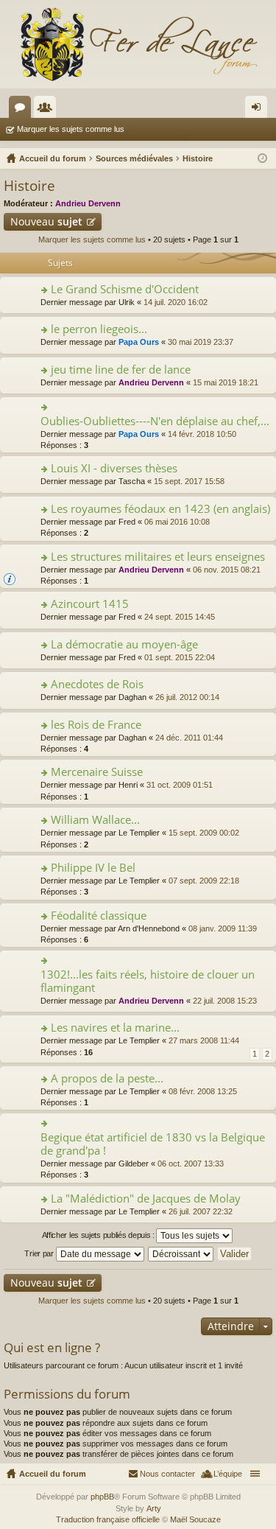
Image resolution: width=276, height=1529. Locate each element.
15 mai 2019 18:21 (225, 382)
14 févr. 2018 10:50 (202, 434)
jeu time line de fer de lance (121, 370)
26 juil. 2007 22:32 (201, 1211)
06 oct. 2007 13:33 (191, 1163)
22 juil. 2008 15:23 (225, 1000)
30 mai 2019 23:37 (200, 341)
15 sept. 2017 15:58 (189, 481)
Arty (153, 1508)
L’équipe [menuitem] (227, 1473)
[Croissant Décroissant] (181, 1254)
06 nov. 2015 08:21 (227, 569)
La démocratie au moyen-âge (124, 644)
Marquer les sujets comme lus (70, 129)
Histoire (29, 185)
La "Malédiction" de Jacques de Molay (146, 1199)
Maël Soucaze (195, 1519)
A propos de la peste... (107, 1078)
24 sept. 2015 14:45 (179, 616)
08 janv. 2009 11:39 (222, 928)
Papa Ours (138, 341)
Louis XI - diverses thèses (114, 468)
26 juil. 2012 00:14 (187, 697)
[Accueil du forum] (138, 44)
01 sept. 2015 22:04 (179, 657)
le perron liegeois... (99, 329)
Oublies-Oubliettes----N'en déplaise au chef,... (154, 421)
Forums (23, 110)
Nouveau (46, 221)
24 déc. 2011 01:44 (189, 737)
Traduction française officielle (108, 1519)
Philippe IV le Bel (93, 868)
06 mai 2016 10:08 (177, 521)
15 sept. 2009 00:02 (204, 832)
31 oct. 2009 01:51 (179, 784)
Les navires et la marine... (115, 1028)
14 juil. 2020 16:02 (176, 302)
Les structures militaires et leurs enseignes (158, 557)
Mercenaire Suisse (97, 772)
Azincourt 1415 (90, 604)
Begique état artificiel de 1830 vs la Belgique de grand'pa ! (152, 1144)
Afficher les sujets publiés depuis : (99, 1235)
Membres (48, 110)
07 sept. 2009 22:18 (204, 880)
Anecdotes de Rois (97, 684)
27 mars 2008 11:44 (204, 1040)
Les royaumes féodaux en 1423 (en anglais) (160, 509)
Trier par (39, 1253)
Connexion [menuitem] (259, 110)
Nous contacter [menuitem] (167, 1473)
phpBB (102, 1496)
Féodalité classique (98, 916)
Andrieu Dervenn (88, 203)
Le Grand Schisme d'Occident (125, 289)
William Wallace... (95, 820)
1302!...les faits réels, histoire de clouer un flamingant (147, 981)
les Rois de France (96, 725)
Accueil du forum (52, 1473)
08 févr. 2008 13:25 (203, 1091)
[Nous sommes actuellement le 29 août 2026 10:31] (262, 158)
